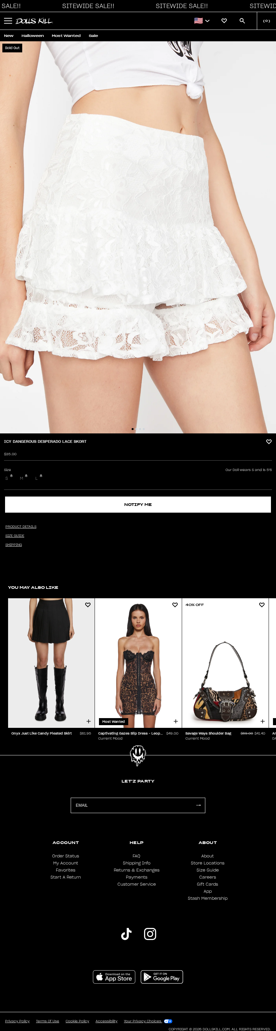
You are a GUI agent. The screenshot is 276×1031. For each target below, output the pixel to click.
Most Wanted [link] (66, 36)
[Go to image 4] (144, 429)
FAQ (136, 856)
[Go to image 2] (136, 429)
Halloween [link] (33, 36)
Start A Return (65, 877)
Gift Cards (207, 884)
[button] (86, 6)
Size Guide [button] (14, 535)
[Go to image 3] (140, 429)
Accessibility (106, 1021)
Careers (207, 877)
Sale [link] (93, 36)
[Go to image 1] (133, 429)
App (208, 891)
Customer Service (136, 884)
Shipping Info (136, 863)
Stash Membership (208, 898)
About (207, 856)
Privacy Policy (17, 1021)
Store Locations (208, 863)
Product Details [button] (20, 526)
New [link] (8, 36)
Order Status (65, 856)
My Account (65, 863)
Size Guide (208, 870)
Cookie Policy (77, 1021)
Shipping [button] (13, 545)
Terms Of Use (47, 1021)
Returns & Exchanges (137, 870)
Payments (136, 877)
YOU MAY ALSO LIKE (33, 587)
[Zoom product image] (138, 237)
